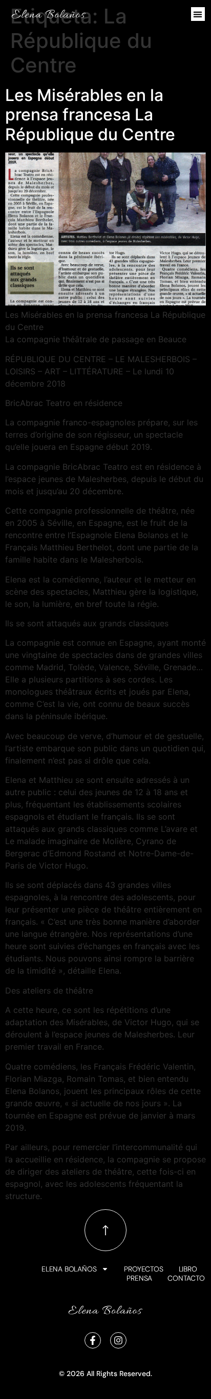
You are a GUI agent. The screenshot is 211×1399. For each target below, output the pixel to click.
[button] (198, 14)
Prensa (139, 1278)
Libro (188, 1269)
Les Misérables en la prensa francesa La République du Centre (90, 114)
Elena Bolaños (68, 1269)
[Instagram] (118, 1340)
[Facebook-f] (93, 1340)
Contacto (185, 1278)
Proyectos (143, 1269)
